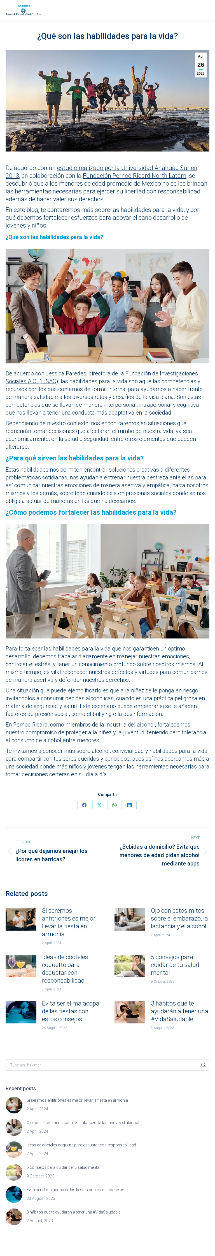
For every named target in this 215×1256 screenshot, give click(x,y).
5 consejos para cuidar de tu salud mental (175, 965)
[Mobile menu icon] (203, 9)
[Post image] (21, 919)
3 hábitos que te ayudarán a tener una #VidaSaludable (179, 1011)
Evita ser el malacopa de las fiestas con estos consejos (70, 1011)
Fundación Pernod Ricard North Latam (134, 175)
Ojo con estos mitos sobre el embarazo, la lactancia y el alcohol (179, 918)
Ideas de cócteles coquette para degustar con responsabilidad (65, 969)
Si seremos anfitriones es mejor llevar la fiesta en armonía (68, 922)
